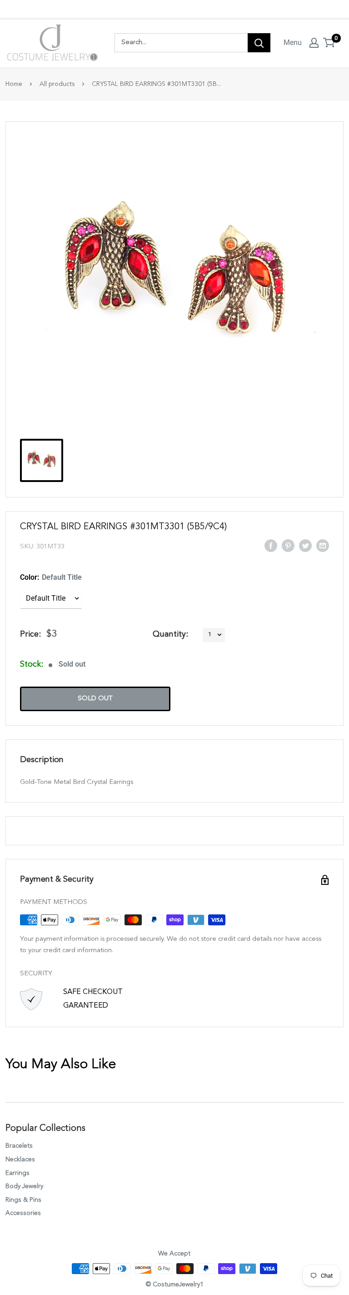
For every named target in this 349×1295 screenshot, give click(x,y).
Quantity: (170, 634)
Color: (51, 577)
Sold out (95, 698)
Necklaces (20, 1159)
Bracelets (19, 1146)
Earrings (17, 1173)
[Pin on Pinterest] (288, 545)
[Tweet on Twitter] (305, 545)
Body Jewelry (24, 1186)
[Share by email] (322, 545)
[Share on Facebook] (270, 545)
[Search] (259, 42)
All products (57, 84)
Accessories (23, 1213)
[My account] (314, 43)
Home (13, 84)
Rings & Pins (23, 1200)
